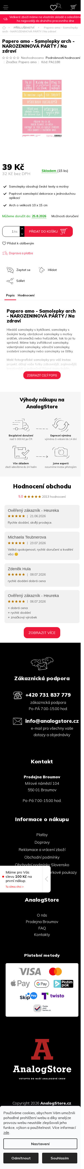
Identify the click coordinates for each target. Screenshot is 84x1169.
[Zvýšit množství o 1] (22, 228)
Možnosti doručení (65, 216)
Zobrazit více (42, 632)
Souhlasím (60, 1158)
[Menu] (6, 5)
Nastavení (40, 1144)
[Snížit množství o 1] (22, 234)
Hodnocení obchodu (42, 486)
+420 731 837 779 (48, 695)
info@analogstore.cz (52, 721)
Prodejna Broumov (42, 921)
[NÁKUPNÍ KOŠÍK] (74, 7)
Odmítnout (21, 1158)
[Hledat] (59, 6)
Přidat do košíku (43, 231)
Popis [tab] (10, 295)
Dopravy (42, 842)
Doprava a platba (21, 253)
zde (6, 1132)
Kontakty (42, 934)
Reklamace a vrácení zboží (42, 849)
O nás (42, 915)
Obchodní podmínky (42, 857)
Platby (42, 834)
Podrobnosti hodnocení (63, 58)
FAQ (42, 928)
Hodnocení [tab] (26, 295)
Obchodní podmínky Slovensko (42, 864)
